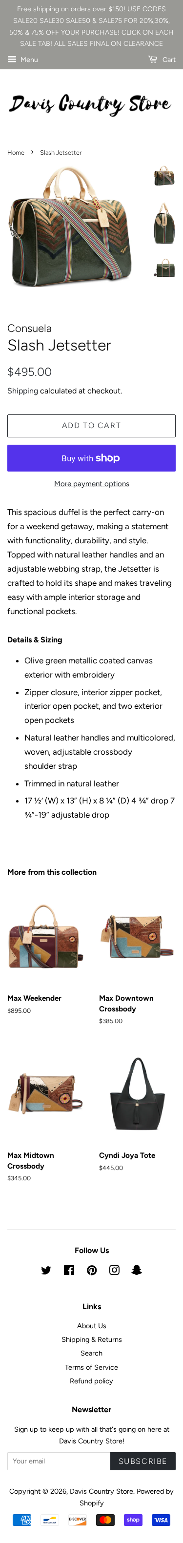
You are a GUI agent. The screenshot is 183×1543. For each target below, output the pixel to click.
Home (15, 152)
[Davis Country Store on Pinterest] (91, 1272)
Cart (168, 60)
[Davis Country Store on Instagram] (114, 1272)
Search (91, 1353)
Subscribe (143, 1461)
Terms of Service (91, 1367)
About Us (91, 1325)
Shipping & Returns (91, 1339)
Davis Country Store (101, 1491)
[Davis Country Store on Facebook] (69, 1272)
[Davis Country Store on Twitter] (46, 1272)
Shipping (22, 390)
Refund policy (91, 1381)
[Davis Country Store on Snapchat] (136, 1272)
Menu (28, 60)
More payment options (91, 483)
